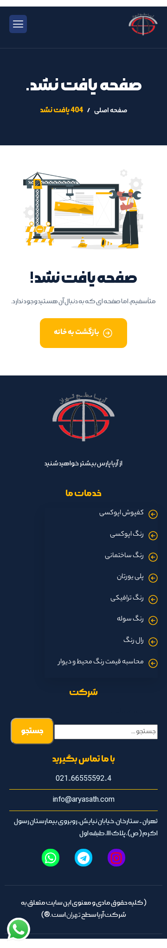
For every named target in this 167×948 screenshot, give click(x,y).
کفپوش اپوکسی (121, 513)
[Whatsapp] (50, 857)
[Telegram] (83, 857)
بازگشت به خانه (76, 333)
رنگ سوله (130, 619)
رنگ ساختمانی (124, 556)
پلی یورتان (130, 577)
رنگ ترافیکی (127, 598)
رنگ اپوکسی (127, 534)
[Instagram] (116, 857)
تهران (73, 915)
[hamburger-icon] (18, 24)
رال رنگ (133, 641)
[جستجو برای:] (106, 731)
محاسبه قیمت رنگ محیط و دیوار (101, 662)
